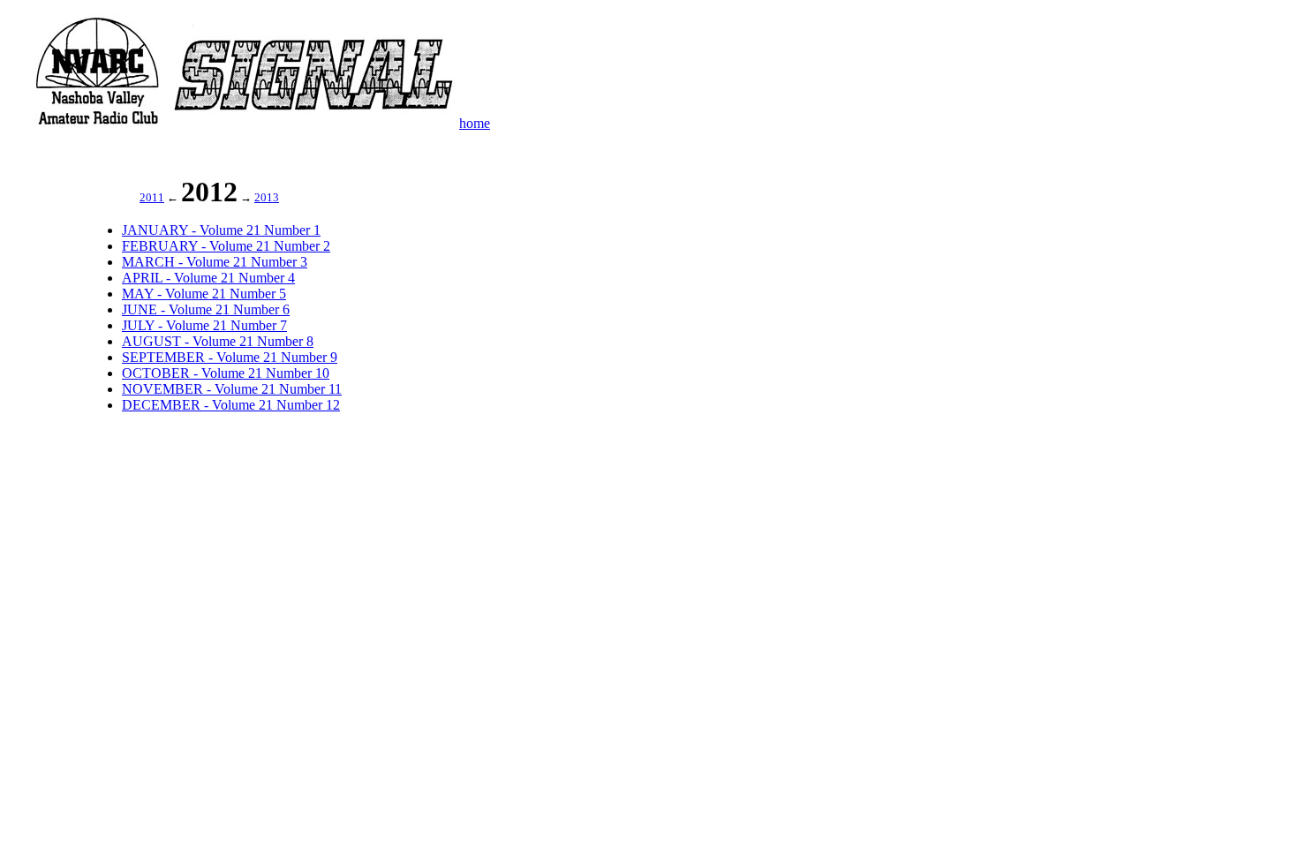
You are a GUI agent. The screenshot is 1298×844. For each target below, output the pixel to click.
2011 (152, 198)
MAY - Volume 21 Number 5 (204, 293)
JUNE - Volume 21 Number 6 (206, 309)
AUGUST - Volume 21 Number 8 (217, 341)
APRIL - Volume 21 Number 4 (208, 277)
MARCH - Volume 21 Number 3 (214, 261)
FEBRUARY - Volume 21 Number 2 (226, 245)
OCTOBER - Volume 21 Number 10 (225, 373)
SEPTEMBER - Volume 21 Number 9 (229, 357)
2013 (266, 198)
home (474, 123)
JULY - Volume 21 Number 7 (204, 325)
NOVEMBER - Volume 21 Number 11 (232, 388)
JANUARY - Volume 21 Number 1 (221, 229)
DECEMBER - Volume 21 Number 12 (231, 404)
